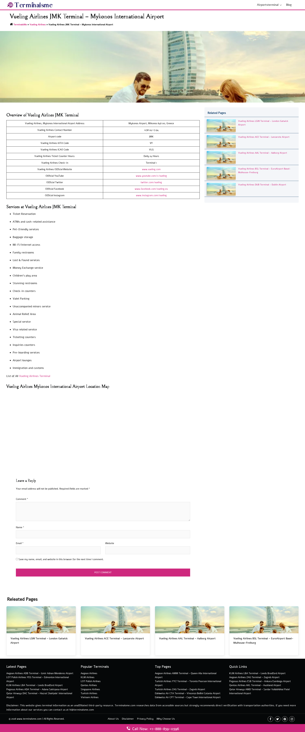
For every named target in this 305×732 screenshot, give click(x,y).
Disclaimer (128, 719)
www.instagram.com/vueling (151, 195)
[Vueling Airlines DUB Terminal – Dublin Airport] (221, 188)
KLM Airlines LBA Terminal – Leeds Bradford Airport (34, 685)
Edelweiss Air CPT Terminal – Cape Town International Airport (187, 697)
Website (109, 543)
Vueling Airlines (38, 24)
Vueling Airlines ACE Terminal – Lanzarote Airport (263, 136)
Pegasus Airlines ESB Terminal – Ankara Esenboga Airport (260, 681)
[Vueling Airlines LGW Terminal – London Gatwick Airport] (221, 125)
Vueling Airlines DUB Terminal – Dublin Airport (262, 184)
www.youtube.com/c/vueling (151, 175)
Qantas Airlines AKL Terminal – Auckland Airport (255, 685)
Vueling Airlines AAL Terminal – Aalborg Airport (262, 152)
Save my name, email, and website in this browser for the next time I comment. (61, 559)
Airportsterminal (267, 5)
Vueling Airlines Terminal (34, 376)
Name (20, 527)
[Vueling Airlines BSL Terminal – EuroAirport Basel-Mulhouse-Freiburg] (221, 173)
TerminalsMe (20, 24)
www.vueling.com (151, 169)
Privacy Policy (145, 719)
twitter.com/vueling (151, 182)
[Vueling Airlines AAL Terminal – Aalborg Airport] (221, 157)
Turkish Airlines (89, 693)
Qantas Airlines (89, 685)
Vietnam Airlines (89, 697)
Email (20, 543)
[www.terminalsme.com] (30, 4)
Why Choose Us (166, 719)
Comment (22, 499)
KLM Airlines (87, 677)
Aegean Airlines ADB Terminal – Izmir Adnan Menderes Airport (39, 673)
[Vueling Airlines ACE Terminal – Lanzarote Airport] (221, 141)
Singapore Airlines (90, 689)
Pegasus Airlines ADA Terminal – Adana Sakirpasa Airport (37, 689)
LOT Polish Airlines (91, 681)
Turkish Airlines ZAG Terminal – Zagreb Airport (180, 689)
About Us (113, 719)
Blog (289, 5)
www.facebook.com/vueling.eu (151, 188)
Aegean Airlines (89, 673)
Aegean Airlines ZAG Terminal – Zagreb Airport (254, 677)
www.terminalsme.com (29, 718)
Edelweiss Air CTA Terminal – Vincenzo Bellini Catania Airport (187, 693)
